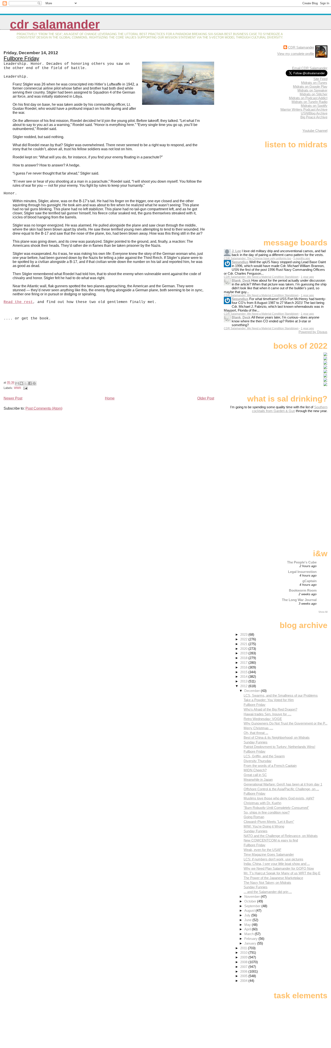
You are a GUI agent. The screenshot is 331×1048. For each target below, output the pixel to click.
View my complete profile (295, 54)
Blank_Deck (241, 280)
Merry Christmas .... (258, 728)
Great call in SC (255, 775)
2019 (244, 653)
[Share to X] (25, 383)
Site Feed (320, 79)
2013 (244, 681)
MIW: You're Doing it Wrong (264, 826)
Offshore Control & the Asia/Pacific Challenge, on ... (281, 789)
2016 (244, 667)
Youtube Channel (314, 130)
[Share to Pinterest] (34, 383)
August (250, 910)
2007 (244, 967)
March (249, 934)
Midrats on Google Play (310, 86)
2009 (244, 957)
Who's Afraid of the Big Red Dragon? (270, 709)
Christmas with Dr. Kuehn (262, 803)
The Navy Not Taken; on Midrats (267, 882)
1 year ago (307, 276)
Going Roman (254, 817)
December (252, 691)
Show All (322, 611)
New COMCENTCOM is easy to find (271, 840)
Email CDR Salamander (309, 68)
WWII (17, 388)
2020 (244, 649)
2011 (244, 948)
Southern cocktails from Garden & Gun (289, 409)
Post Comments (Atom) (43, 408)
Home (110, 398)
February (251, 938)
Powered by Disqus (313, 332)
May (248, 925)
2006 (244, 971)
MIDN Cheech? (255, 770)
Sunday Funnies (256, 742)
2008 (244, 962)
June (248, 920)
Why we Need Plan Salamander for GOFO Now (279, 868)
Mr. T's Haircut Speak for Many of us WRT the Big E (282, 873)
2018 (244, 658)
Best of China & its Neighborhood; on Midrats (277, 737)
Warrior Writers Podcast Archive (303, 109)
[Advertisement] (299, 448)
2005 (244, 976)
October (250, 901)
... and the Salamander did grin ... (268, 892)
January (250, 943)
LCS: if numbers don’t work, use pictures (273, 859)
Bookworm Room (303, 590)
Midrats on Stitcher (313, 94)
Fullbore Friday (21, 58)
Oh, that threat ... (256, 733)
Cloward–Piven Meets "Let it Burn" (269, 822)
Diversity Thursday (258, 761)
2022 (244, 639)
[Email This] (17, 383)
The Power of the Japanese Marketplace (273, 878)
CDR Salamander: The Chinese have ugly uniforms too (257, 258)
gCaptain (309, 581)
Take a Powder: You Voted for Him (269, 700)
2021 (244, 644)
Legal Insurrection (302, 572)
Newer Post (13, 398)
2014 (244, 676)
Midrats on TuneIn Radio (309, 102)
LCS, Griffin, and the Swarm (264, 756)
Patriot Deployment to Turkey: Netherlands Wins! (279, 747)
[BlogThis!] (21, 383)
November (252, 896)
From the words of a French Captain (270, 765)
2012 (244, 686)
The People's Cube (302, 562)
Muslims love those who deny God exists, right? (279, 798)
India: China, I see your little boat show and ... (277, 864)
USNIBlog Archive (314, 113)
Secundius (240, 262)
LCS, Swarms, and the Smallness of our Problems (281, 695)
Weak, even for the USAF (262, 850)
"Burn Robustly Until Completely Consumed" (276, 808)
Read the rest (18, 302)
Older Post (205, 398)
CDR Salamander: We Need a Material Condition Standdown (261, 276)
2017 (244, 662)
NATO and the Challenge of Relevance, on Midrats (281, 836)
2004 (244, 981)
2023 (244, 634)
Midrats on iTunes (314, 83)
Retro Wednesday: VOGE (263, 719)
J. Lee (236, 251)
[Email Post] (24, 388)
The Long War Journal (299, 600)
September (252, 906)
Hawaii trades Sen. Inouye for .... (267, 714)
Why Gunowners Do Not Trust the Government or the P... (285, 723)
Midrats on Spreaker (312, 90)
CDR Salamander (55, 24)
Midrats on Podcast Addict (308, 98)
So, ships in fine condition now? (267, 812)
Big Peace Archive (313, 117)
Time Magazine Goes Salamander (269, 854)
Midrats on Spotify (314, 106)
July (247, 915)
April (248, 929)
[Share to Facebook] (30, 383)
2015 (244, 672)
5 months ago (301, 258)
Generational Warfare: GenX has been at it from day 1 (283, 784)
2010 (244, 952)
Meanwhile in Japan (258, 779)
